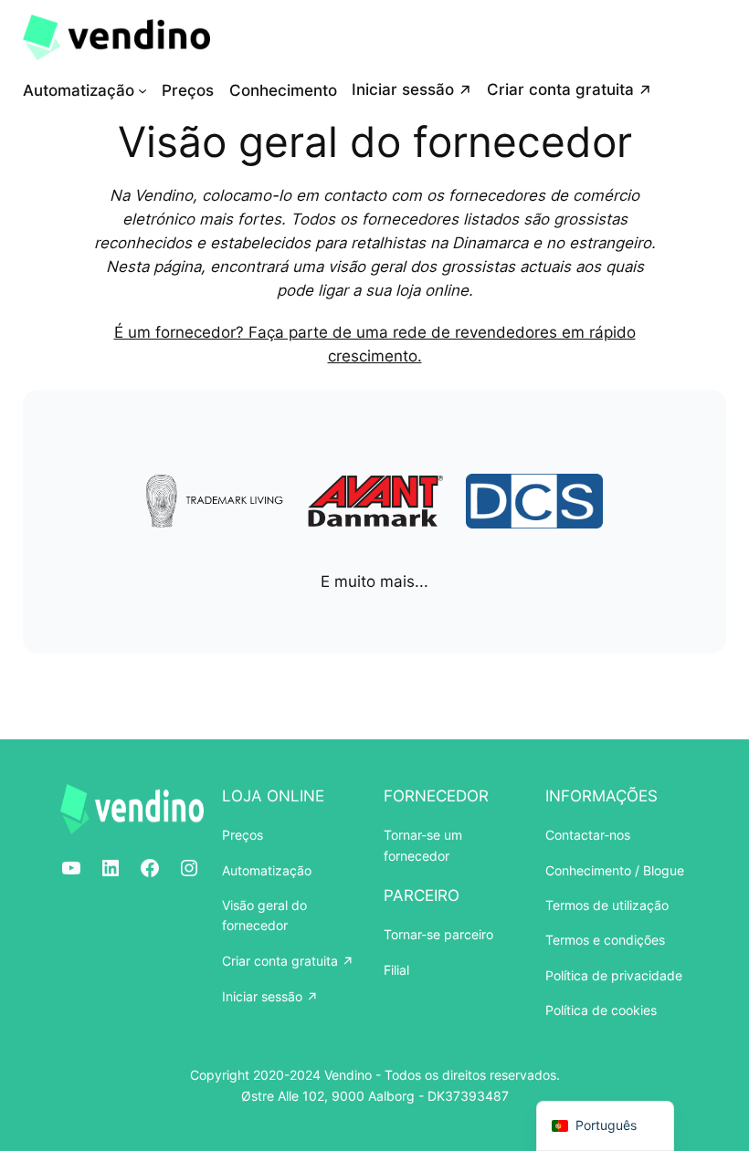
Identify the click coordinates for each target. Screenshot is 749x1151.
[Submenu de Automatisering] (142, 90)
